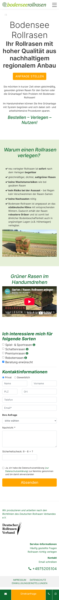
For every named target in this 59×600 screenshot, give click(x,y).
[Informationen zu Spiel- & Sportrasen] (34, 345)
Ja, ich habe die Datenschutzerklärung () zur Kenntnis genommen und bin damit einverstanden (29, 471)
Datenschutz (38, 580)
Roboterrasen (14, 358)
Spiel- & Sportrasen (19, 345)
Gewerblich (23, 377)
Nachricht (8, 427)
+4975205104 (44, 569)
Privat (8, 377)
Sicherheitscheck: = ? (17, 451)
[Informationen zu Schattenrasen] (27, 349)
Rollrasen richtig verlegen (42, 551)
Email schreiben (48, 561)
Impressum (19, 580)
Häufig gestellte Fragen (43, 548)
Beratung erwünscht (19, 362)
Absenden (29, 482)
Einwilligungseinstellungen (29, 583)
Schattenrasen (15, 349)
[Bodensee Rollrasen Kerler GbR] (24, 4)
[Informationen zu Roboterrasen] (25, 358)
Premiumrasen (15, 353)
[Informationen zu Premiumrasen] (27, 353)
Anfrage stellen (29, 76)
